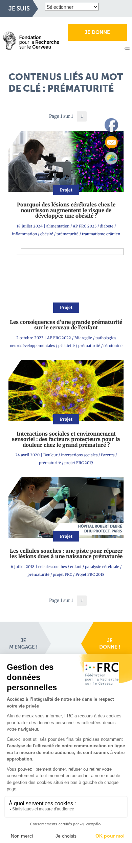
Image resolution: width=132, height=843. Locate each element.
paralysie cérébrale (102, 566)
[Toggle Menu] (127, 49)
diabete (106, 226)
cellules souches (52, 566)
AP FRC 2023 (84, 226)
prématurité (68, 234)
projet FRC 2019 (78, 462)
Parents (107, 455)
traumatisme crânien (101, 234)
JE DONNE (97, 32)
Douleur (50, 455)
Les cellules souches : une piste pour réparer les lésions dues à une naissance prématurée (66, 554)
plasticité (66, 345)
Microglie (83, 337)
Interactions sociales (79, 455)
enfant (76, 566)
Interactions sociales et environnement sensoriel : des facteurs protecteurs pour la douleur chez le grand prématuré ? (66, 439)
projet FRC (62, 574)
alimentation (57, 226)
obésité (46, 234)
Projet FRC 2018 (90, 574)
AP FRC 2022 (59, 337)
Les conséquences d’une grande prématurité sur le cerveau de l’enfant (66, 325)
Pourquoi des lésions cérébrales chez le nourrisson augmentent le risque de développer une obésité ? (66, 210)
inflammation (24, 234)
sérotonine (113, 345)
